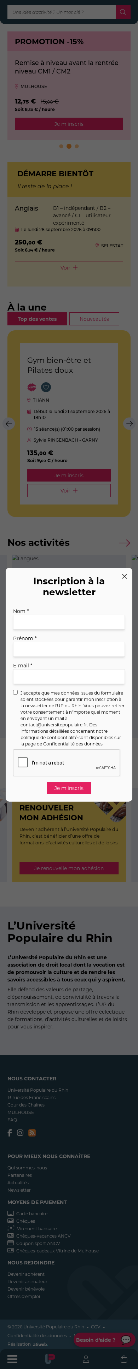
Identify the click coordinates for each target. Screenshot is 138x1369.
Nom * (21, 611)
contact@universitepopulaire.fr (54, 724)
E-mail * (22, 665)
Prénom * (24, 638)
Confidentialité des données (73, 744)
